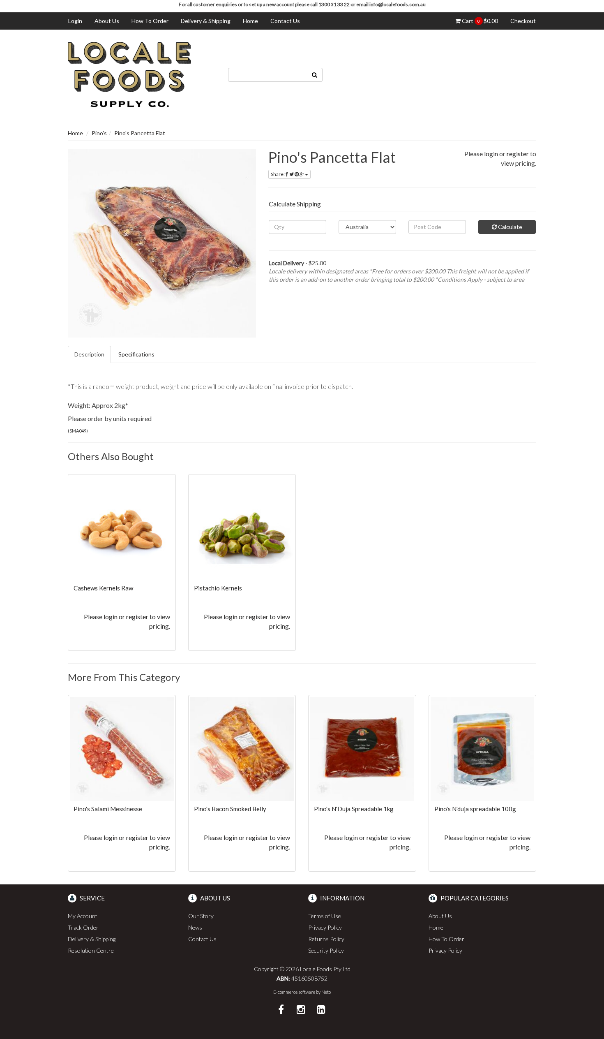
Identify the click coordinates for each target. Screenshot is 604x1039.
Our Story (201, 915)
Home (250, 20)
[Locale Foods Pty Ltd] (129, 73)
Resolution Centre (91, 950)
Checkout (523, 20)
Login (75, 20)
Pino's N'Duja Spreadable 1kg (354, 808)
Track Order (83, 927)
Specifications (136, 354)
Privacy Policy (325, 927)
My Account (82, 915)
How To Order (149, 20)
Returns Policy (326, 938)
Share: (278, 174)
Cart (479, 20)
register (518, 153)
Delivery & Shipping (206, 20)
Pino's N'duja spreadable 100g (475, 808)
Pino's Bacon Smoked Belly (230, 808)
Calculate (509, 226)
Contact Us (285, 20)
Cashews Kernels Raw (103, 588)
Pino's (99, 133)
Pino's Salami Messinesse (108, 808)
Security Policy (326, 950)
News (195, 927)
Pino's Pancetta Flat (139, 133)
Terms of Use (324, 915)
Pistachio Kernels (218, 588)
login (491, 153)
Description (89, 354)
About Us (107, 20)
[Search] (315, 75)
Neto (326, 992)
